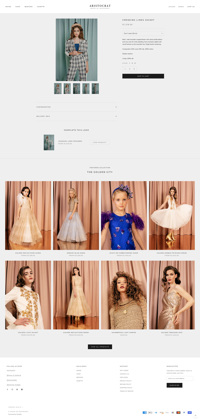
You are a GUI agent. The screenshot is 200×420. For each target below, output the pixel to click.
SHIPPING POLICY (126, 388)
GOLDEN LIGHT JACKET (28, 332)
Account (172, 6)
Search (181, 6)
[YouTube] (22, 389)
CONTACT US (124, 374)
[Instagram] (12, 389)
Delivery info (43, 116)
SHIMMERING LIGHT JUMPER (124, 332)
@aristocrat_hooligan (14, 385)
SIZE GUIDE (124, 377)
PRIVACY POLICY (125, 381)
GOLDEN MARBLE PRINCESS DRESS (172, 253)
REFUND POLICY (125, 384)
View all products (100, 347)
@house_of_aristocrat (14, 375)
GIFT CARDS (124, 371)
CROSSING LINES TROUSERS (70, 141)
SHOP (18, 6)
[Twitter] (132, 63)
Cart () (191, 6)
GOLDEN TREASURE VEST (172, 332)
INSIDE (8, 6)
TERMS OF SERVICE (126, 391)
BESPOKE (29, 6)
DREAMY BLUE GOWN (76, 253)
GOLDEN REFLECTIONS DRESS (76, 332)
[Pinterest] (135, 63)
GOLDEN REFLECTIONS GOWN (28, 253)
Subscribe (174, 385)
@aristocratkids (12, 380)
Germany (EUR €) (14, 407)
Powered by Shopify (15, 414)
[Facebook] (129, 63)
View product (99, 142)
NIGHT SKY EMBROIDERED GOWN (124, 253)
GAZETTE (41, 6)
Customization (43, 107)
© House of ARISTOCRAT (18, 411)
